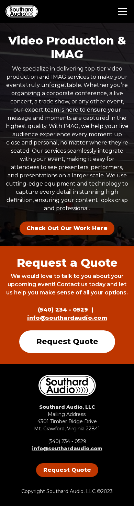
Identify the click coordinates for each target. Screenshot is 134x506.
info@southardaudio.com (67, 318)
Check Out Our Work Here (67, 228)
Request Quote (67, 341)
